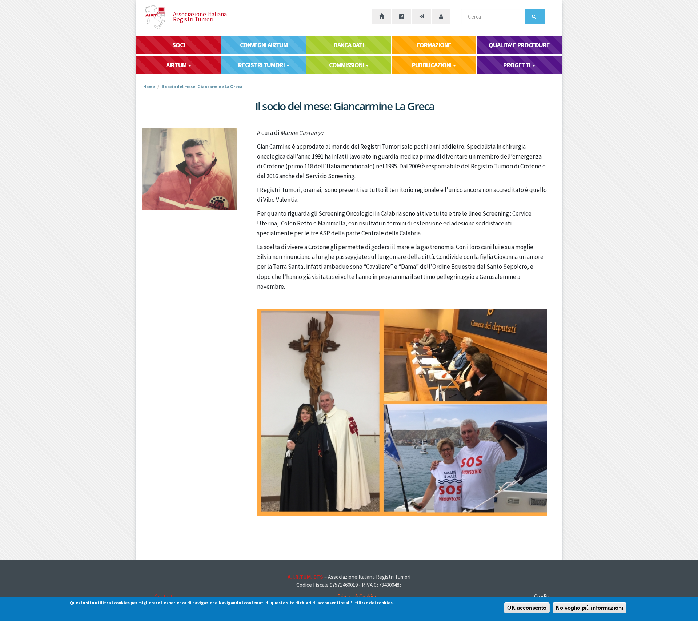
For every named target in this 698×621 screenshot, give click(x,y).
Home (149, 86)
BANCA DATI (349, 45)
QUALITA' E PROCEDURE (519, 45)
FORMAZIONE (434, 45)
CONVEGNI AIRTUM (264, 45)
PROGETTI (517, 65)
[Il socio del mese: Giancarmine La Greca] (189, 169)
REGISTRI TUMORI (261, 65)
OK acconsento (526, 608)
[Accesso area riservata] (441, 16)
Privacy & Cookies (357, 596)
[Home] (161, 17)
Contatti (164, 596)
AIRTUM (176, 65)
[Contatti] (421, 16)
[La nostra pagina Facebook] (401, 16)
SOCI (178, 45)
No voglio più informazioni (589, 608)
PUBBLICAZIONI (432, 65)
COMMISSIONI (347, 65)
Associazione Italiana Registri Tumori (200, 16)
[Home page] (381, 16)
